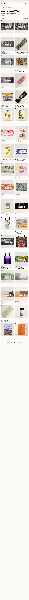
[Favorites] (16, 3)
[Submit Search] (2, 5)
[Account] (14, 3)
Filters (3, 18)
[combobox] (14, 5)
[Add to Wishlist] (2, 20)
